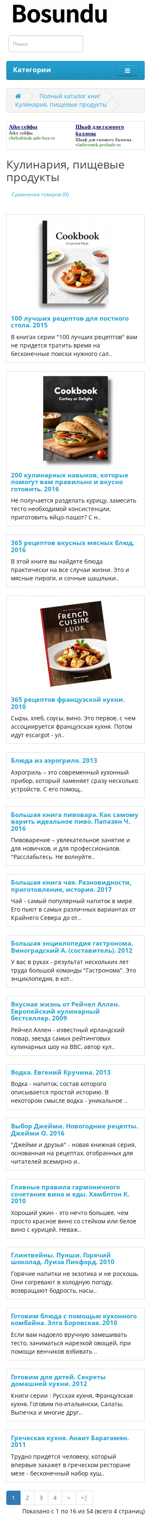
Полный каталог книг (70, 96)
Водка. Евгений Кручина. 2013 (61, 1072)
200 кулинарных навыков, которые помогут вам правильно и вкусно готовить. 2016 (69, 482)
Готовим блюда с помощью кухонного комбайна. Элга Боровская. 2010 (74, 1319)
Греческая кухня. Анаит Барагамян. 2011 (70, 1441)
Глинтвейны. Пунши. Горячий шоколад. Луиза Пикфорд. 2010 (63, 1258)
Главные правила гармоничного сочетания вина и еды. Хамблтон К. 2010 (70, 1194)
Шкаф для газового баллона (103, 139)
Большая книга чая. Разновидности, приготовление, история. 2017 (71, 885)
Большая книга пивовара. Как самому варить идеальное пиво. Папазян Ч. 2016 (74, 821)
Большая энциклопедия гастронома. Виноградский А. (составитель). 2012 (72, 946)
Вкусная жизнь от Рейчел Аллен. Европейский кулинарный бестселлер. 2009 (65, 1011)
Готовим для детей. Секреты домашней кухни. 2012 (58, 1380)
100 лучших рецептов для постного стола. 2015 (70, 321)
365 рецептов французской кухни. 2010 (68, 703)
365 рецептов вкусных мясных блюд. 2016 (72, 546)
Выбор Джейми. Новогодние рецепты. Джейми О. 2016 (74, 1129)
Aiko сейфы (20, 132)
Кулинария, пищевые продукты (61, 104)
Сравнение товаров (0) (40, 194)
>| (84, 1498)
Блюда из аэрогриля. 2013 (54, 760)
